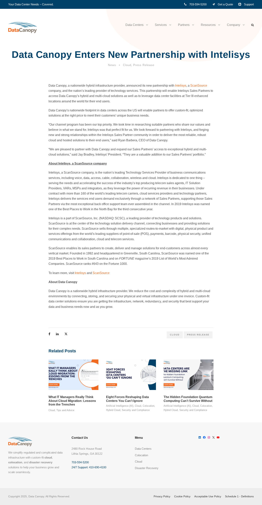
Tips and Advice (65, 410)
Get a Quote (225, 4)
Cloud (127, 65)
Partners (183, 24)
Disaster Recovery (146, 468)
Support (249, 4)
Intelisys (180, 85)
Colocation (148, 405)
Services (161, 24)
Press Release (143, 65)
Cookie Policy (182, 496)
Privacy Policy (162, 496)
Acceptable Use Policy (207, 496)
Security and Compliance (136, 410)
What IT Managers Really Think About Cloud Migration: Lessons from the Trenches (72, 400)
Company (233, 24)
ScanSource (198, 85)
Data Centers (134, 24)
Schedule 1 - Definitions (239, 496)
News (112, 65)
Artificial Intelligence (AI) (119, 405)
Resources (208, 24)
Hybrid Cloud (113, 410)
